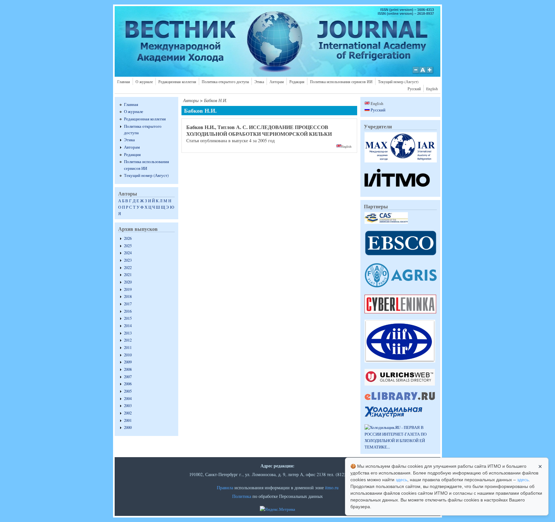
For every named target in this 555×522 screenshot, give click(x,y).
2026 (128, 238)
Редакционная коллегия (177, 81)
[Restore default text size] (422, 73)
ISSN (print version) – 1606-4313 (407, 10)
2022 (128, 267)
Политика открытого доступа (225, 81)
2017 (128, 304)
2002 (128, 413)
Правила (225, 487)
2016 (128, 311)
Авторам (276, 81)
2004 (128, 398)
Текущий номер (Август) (398, 81)
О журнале (144, 81)
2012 (128, 340)
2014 (128, 325)
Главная (123, 81)
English (432, 88)
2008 (128, 369)
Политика (241, 496)
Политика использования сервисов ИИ (341, 81)
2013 (128, 333)
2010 (128, 355)
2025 (128, 245)
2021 (128, 274)
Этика (259, 81)
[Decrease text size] (415, 73)
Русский (414, 88)
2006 (128, 384)
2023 (128, 260)
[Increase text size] (430, 73)
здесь (401, 479)
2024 (128, 253)
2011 (128, 347)
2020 (128, 282)
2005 (128, 391)
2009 (128, 362)
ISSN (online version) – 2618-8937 (406, 13)
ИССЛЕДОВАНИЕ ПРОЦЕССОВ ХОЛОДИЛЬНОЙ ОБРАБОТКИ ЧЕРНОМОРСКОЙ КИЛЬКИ (259, 130)
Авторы (190, 100)
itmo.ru (332, 487)
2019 (128, 289)
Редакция (296, 81)
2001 (128, 420)
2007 (128, 376)
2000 (128, 427)
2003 (128, 405)
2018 (128, 296)
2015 (128, 318)
